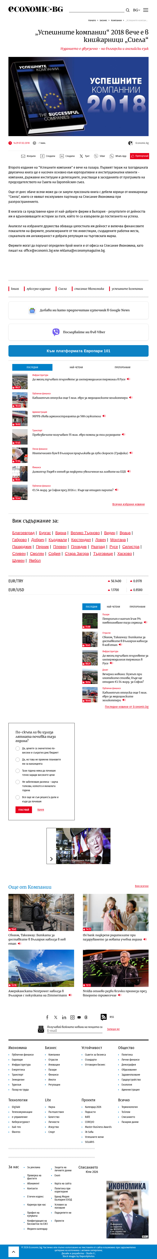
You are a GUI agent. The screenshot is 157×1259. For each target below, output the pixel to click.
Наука (51, 1107)
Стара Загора (77, 553)
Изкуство (53, 1127)
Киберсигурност (21, 1122)
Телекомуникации (22, 1112)
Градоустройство (131, 1079)
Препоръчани (122, 367)
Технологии (18, 1100)
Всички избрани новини (128, 504)
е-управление (20, 1117)
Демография (129, 1064)
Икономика (17, 1048)
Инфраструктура (21, 1064)
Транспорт (17, 1074)
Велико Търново (85, 533)
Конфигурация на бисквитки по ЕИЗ (37, 1222)
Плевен (60, 547)
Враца (125, 533)
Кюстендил (81, 540)
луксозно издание (39, 289)
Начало (92, 20)
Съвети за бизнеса (95, 1054)
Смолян (37, 553)
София (54, 553)
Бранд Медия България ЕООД (63, 1198)
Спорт (51, 1132)
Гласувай (23, 809)
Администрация (131, 1089)
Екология (127, 1084)
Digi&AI (16, 1107)
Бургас (45, 533)
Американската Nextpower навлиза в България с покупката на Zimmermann (38, 993)
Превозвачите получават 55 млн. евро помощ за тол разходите (76, 434)
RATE (87, 1117)
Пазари (52, 1069)
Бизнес (103, 20)
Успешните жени (94, 1137)
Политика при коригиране (62, 1190)
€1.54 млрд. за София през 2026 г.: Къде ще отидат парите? (73, 490)
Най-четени (76, 367)
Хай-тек (16, 1127)
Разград (98, 547)
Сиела (62, 289)
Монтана (118, 540)
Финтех (16, 1132)
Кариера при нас (36, 1204)
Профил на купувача (33, 1214)
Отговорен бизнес (95, 1064)
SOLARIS (89, 1142)
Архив (40, 809)
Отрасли (53, 1059)
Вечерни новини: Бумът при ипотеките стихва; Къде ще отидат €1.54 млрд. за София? (123, 678)
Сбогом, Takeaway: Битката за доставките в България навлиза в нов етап (125, 641)
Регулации (54, 1084)
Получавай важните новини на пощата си (74, 1027)
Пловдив (79, 547)
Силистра (130, 547)
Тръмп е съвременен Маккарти (79, 860)
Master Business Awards (98, 1127)
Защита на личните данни (63, 1169)
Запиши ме (113, 1029)
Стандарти (91, 1059)
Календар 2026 (93, 1107)
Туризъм (16, 1084)
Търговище (103, 553)
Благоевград (23, 533)
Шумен (18, 560)
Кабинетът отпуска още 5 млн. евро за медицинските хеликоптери (80, 398)
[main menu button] (145, 10)
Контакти (32, 1188)
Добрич (37, 540)
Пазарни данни (130, 1122)
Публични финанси (23, 1054)
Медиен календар (37, 1229)
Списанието (128, 1117)
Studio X (90, 1253)
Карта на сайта (63, 1183)
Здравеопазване (131, 1074)
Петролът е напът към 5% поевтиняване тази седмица (122, 620)
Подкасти (90, 1112)
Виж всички (142, 886)
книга (15, 289)
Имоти (52, 1079)
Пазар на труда (20, 1089)
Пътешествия (56, 1112)
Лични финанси (131, 1059)
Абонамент (33, 1183)
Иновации (54, 1064)
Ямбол (35, 560)
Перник (42, 547)
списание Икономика (89, 289)
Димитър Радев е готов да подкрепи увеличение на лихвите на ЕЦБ (79, 471)
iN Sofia (89, 1132)
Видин (109, 533)
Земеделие (18, 1079)
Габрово (19, 540)
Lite (48, 1100)
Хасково (124, 553)
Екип (57, 1175)
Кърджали (58, 540)
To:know (126, 1112)
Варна (60, 533)
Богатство (53, 1117)
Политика (127, 1054)
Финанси (53, 1074)
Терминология (130, 1107)
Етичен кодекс (35, 1196)
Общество (126, 1048)
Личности (53, 1122)
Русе (114, 547)
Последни (32, 367)
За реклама (33, 1167)
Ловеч (100, 540)
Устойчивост (92, 1048)
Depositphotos (87, 1256)
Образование (129, 1069)
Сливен (19, 553)
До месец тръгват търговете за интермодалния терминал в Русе (79, 379)
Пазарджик (22, 547)
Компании (116, 20)
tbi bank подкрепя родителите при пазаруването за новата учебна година (113, 937)
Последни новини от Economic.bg (127, 706)
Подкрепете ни (63, 1212)
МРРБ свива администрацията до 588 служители (67, 416)
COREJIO (89, 1122)
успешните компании (127, 289)
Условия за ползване (61, 1206)
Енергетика (18, 1069)
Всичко (124, 1100)
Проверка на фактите (34, 1177)
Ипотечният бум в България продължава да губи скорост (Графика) (80, 453)
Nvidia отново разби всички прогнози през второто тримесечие (115, 993)
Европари (17, 1059)
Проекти (88, 1100)
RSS (112, 1017)
